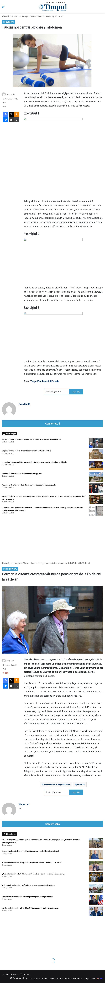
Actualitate (35, 978)
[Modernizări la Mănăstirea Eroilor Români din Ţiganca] (96, 477)
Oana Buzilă (11, 94)
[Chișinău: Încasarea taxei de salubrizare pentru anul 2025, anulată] (96, 454)
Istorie (60, 978)
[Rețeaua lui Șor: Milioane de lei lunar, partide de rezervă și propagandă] (96, 488)
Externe (68, 978)
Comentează (52, 423)
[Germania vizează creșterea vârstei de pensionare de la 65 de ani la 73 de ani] (96, 443)
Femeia (14, 16)
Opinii (52, 978)
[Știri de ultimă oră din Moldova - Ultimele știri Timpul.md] (52, 6)
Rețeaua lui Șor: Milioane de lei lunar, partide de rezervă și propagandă (29, 485)
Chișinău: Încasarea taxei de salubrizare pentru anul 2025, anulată (26, 451)
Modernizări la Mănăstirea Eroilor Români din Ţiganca (22, 473)
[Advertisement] (52, 537)
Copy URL (76, 392)
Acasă (6, 16)
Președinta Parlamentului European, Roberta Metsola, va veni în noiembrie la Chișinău (34, 462)
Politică (45, 978)
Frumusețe (23, 16)
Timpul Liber (89, 978)
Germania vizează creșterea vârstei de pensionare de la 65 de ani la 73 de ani (31, 439)
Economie (77, 978)
